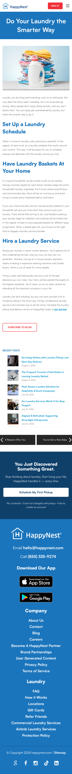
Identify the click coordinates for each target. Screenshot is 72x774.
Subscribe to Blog (20, 327)
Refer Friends (36, 716)
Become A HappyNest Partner (36, 645)
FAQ (36, 691)
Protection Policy (36, 735)
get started (60, 309)
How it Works (36, 697)
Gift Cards (36, 710)
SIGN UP (55, 6)
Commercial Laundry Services (36, 723)
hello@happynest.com (43, 547)
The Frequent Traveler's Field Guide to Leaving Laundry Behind (43, 374)
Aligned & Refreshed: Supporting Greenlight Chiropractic (40, 417)
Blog (36, 633)
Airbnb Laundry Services (36, 729)
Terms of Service (36, 671)
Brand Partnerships (36, 652)
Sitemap (60, 752)
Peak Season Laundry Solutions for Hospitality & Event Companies (40, 388)
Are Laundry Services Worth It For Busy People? (43, 403)
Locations (36, 704)
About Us (36, 620)
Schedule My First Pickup (36, 492)
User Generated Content (36, 658)
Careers (36, 639)
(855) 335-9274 (42, 556)
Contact (36, 626)
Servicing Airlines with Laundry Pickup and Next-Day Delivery (45, 359)
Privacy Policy (36, 664)
